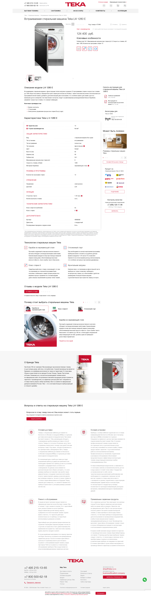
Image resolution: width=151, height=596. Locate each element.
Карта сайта (106, 587)
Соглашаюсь (101, 593)
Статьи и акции (103, 2)
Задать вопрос (36, 419)
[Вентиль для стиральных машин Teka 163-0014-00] (108, 118)
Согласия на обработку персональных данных (76, 594)
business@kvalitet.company (114, 573)
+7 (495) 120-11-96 (114, 205)
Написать (115, 211)
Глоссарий (84, 571)
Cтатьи (62, 584)
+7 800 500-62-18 (31, 5)
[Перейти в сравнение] (111, 5)
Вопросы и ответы (86, 573)
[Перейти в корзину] (118, 5)
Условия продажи (65, 575)
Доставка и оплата (66, 571)
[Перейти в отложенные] (104, 5)
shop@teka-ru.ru (109, 569)
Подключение (64, 573)
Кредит (62, 577)
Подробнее (115, 191)
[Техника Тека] (75, 4)
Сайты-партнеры (86, 582)
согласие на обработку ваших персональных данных (58, 593)
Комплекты (100, 11)
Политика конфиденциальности (68, 587)
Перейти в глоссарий (66, 341)
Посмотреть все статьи (114, 162)
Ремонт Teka (64, 582)
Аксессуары (78, 11)
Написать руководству (115, 577)
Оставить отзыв (32, 291)
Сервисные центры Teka (67, 579)
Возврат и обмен (86, 577)
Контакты (83, 579)
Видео (83, 575)
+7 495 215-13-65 (31, 3)
